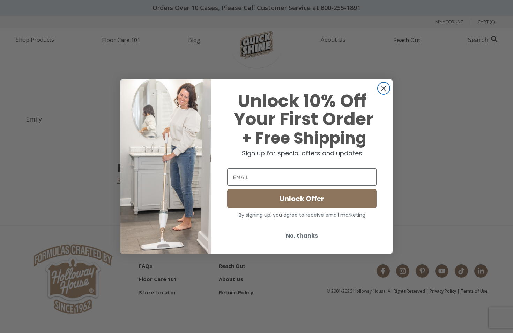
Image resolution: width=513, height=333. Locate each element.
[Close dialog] (384, 88)
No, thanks (302, 236)
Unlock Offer (302, 198)
